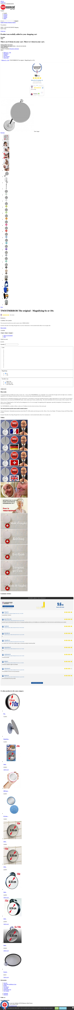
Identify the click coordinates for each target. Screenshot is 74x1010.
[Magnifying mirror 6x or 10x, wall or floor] (6, 140)
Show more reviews (37, 682)
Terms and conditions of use (9, 984)
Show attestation (8, 606)
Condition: (3, 320)
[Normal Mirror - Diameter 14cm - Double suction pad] (12, 969)
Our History (6, 987)
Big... (4, 713)
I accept (56, 1007)
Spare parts (6, 57)
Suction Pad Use (7, 989)
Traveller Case (5, 378)
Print (4, 336)
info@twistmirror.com (12, 1005)
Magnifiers (5, 53)
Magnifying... (6, 739)
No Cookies (6, 990)
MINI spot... (5, 791)
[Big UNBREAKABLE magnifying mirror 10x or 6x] (12, 711)
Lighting (5, 55)
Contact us (3, 2)
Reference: (3, 318)
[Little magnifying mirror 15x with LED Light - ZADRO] (12, 916)
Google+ (11, 333)
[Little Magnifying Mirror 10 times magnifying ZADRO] (12, 838)
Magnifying (4, 370)
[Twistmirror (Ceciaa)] (8, 9)
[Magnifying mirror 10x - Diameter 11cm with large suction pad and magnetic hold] (12, 736)
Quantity (3, 344)
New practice (6, 56)
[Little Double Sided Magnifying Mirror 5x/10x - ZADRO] (12, 942)
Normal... (5, 972)
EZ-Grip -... (5, 816)
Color (3, 347)
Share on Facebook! (8, 335)
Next (2, 307)
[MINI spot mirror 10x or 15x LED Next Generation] (12, 788)
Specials (5, 983)
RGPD (5, 985)
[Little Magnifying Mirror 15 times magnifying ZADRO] (12, 864)
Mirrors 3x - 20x (7, 52)
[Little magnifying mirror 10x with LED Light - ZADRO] (12, 889)
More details (3, 328)
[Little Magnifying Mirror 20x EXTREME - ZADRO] (12, 761)
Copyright (5, 988)
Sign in (2, 1)
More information (63, 1007)
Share (6, 333)
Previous (3, 132)
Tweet (2, 333)
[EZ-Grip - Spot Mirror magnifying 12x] (12, 813)
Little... (4, 764)
